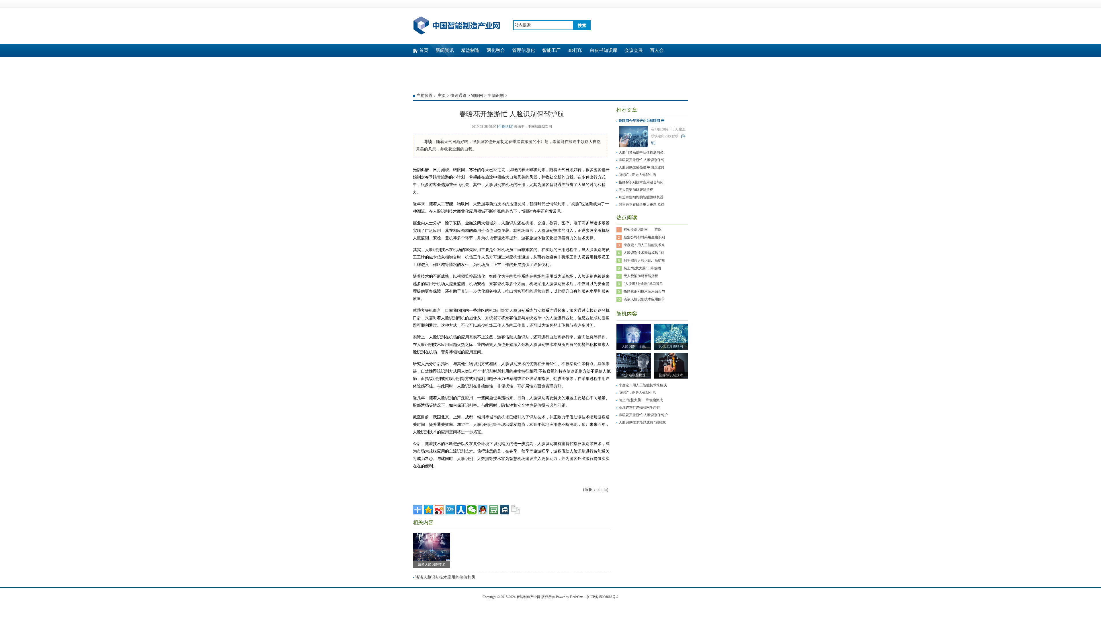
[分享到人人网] (461, 509)
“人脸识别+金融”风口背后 (643, 284)
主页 (442, 95)
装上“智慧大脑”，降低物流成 (641, 400)
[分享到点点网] (504, 509)
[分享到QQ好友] (482, 509)
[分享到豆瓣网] (493, 509)
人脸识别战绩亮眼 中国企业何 (641, 167)
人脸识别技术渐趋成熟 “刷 (644, 253)
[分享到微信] (472, 509)
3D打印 (575, 50)
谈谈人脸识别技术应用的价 (644, 299)
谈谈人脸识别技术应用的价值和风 (445, 577)
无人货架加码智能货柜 (636, 190)
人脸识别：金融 (634, 346)
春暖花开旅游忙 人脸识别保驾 (641, 160)
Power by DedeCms (569, 597)
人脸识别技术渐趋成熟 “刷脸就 (642, 422)
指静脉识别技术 (671, 375)
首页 (423, 50)
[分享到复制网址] (515, 509)
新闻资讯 (445, 50)
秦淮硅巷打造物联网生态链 (639, 408)
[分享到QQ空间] (428, 509)
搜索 (582, 25)
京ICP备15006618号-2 (602, 597)
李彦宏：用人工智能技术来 (644, 245)
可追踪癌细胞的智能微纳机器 (641, 197)
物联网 (477, 95)
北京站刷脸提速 (634, 375)
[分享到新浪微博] (439, 509)
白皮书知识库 (603, 50)
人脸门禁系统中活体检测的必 (641, 152)
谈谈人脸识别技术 (431, 565)
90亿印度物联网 (671, 346)
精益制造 (470, 50)
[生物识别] (505, 127)
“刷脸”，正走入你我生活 (637, 175)
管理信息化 (523, 50)
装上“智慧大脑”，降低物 (642, 268)
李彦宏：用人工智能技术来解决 (643, 385)
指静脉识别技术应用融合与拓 (641, 182)
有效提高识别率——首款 (642, 230)
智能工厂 (551, 50)
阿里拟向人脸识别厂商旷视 (644, 260)
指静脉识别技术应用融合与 (644, 291)
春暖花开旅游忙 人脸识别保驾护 (643, 415)
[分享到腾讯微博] (450, 509)
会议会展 (633, 50)
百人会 (657, 50)
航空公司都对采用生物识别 (644, 237)
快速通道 (458, 95)
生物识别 (496, 95)
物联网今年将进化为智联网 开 (641, 121)
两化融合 (496, 50)
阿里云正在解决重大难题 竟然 (641, 205)
